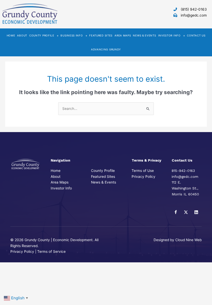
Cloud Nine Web (188, 240)
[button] (175, 212)
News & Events (103, 182)
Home (55, 171)
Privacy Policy (143, 176)
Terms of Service (51, 251)
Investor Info (61, 188)
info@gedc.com (194, 15)
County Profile (103, 171)
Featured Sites (103, 176)
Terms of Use (143, 171)
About (55, 176)
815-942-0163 (183, 171)
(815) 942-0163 (194, 9)
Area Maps (60, 182)
